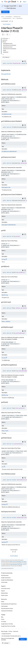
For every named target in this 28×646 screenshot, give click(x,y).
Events (2, 619)
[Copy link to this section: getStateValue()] (12, 438)
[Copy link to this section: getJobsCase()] (12, 302)
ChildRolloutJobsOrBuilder (9, 151)
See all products (4, 575)
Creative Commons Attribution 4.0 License (17, 561)
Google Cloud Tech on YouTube (8, 626)
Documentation (9, 16)
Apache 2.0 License (22, 562)
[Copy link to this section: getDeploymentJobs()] (17, 157)
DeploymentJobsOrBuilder (9, 224)
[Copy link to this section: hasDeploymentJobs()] (17, 512)
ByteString (5, 295)
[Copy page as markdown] (7, 34)
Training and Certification (6, 610)
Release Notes (4, 593)
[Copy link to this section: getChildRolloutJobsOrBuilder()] (23, 121)
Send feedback (6, 24)
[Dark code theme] (23, 61)
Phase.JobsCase (6, 321)
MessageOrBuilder (6, 74)
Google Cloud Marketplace (7, 580)
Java (20, 6)
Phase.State (5, 430)
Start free (5, 12)
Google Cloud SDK (10, 6)
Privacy (10, 631)
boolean (4, 504)
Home (2, 16)
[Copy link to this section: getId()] (7, 230)
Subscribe (23, 639)
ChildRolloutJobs (6, 114)
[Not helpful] (12, 21)
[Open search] (18, 2)
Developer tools (17, 16)
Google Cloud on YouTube (7, 623)
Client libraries (11, 8)
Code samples (4, 606)
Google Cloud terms (6, 633)
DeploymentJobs (6, 187)
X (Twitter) (3, 621)
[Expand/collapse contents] (9, 38)
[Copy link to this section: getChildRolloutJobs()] (16, 84)
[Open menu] (2, 1)
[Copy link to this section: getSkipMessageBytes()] (18, 365)
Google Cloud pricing (5, 577)
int (3, 466)
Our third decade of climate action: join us (11, 636)
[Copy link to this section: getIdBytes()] (10, 266)
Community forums (5, 588)
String (3, 259)
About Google (4, 631)
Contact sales (4, 582)
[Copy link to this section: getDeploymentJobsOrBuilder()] (23, 195)
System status (4, 595)
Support (3, 590)
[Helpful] (10, 21)
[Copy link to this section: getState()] (9, 402)
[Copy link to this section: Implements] (11, 70)
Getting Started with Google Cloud (8, 603)
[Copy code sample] (25, 61)
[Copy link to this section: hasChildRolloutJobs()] (16, 474)
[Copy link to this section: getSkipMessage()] (14, 327)
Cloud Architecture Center (7, 608)
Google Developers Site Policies (15, 564)
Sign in (24, 1)
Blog (2, 617)
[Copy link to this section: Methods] (10, 80)
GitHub (2, 601)
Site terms (15, 631)
